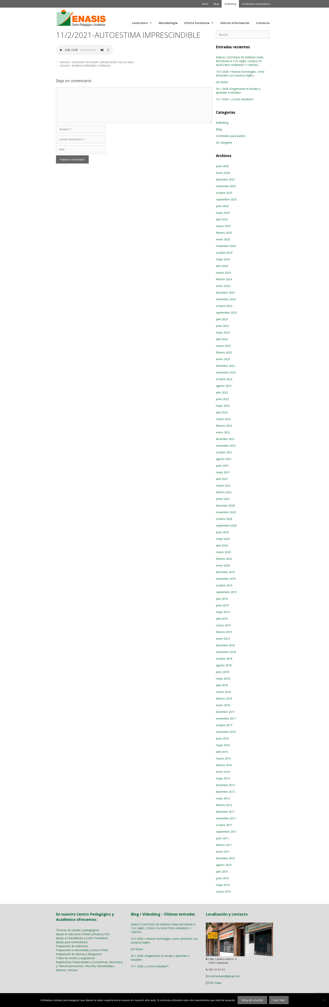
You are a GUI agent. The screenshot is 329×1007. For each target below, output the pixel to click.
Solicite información (235, 23)
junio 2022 (222, 399)
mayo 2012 (223, 798)
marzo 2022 (223, 419)
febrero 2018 (224, 698)
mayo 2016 (223, 745)
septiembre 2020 (226, 525)
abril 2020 (222, 545)
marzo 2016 (223, 758)
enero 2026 (223, 173)
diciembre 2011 (225, 811)
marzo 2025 (223, 226)
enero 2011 (223, 851)
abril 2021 (222, 479)
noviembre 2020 (226, 512)
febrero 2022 (224, 425)
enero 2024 (223, 286)
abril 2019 (222, 618)
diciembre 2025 (225, 179)
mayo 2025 (223, 212)
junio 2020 (222, 532)
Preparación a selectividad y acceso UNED (82, 950)
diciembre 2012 (225, 791)
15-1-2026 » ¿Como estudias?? (235, 99)
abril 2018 (222, 685)
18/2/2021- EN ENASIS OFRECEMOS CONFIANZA (85, 65)
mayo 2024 (223, 259)
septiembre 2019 (226, 592)
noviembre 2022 (226, 372)
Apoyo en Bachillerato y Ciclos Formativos (82, 938)
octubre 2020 (224, 519)
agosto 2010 (224, 865)
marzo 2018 (223, 692)
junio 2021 (222, 465)
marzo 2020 (223, 552)
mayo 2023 (223, 332)
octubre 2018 (224, 658)
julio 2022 (222, 392)
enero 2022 (223, 432)
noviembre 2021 (226, 445)
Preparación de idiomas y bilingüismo (79, 954)
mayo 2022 (223, 405)
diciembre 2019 (225, 572)
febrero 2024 (224, 279)
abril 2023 (222, 339)
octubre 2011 (224, 825)
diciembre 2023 (225, 292)
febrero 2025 (224, 232)
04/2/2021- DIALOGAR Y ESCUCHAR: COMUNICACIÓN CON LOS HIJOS (97, 62)
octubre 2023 (224, 306)
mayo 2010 (223, 885)
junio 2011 (222, 838)
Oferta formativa (196, 23)
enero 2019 (223, 638)
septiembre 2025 (226, 199)
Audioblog (230, 4)
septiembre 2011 (226, 831)
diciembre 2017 (225, 712)
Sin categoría (224, 142)
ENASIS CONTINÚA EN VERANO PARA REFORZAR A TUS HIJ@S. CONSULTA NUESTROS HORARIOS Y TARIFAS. (239, 61)
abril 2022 (222, 412)
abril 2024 (222, 266)
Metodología (168, 23)
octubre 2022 (224, 379)
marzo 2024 (223, 272)
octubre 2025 (224, 193)
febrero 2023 (224, 352)
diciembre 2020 (225, 505)
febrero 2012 (224, 805)
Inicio (205, 4)
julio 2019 (222, 598)
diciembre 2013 (225, 785)
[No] (324, 1000)
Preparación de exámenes (72, 946)
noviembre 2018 (226, 652)
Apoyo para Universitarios (72, 942)
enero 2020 (223, 565)
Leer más (279, 1000)
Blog (216, 4)
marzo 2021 (223, 485)
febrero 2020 (224, 559)
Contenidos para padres (256, 4)
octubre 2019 (224, 585)
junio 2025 (222, 206)
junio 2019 (222, 605)
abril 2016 (222, 752)
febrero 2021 (224, 492)
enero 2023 (223, 359)
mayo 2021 (223, 472)
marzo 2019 (223, 625)
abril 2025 (222, 219)
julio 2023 (222, 319)
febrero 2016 (224, 765)
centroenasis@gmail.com (224, 976)
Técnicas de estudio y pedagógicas (77, 930)
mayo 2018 (223, 678)
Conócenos (140, 23)
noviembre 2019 (226, 579)
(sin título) (222, 82)
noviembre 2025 (226, 186)
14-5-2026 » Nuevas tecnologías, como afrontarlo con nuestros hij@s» (240, 73)
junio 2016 (222, 738)
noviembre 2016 (226, 732)
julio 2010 (222, 871)
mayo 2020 (223, 539)
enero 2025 (223, 239)
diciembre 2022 (225, 366)
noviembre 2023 (226, 299)
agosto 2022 (224, 386)
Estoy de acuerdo (252, 1000)
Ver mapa (215, 983)
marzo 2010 (223, 891)
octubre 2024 (224, 252)
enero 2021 (223, 499)
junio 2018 (222, 672)
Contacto (263, 23)
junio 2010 (222, 878)
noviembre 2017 (226, 718)
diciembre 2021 (225, 439)
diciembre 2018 (225, 645)
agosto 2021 (224, 459)
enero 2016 (223, 772)
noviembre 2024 (226, 246)
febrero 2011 (224, 845)
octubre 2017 (224, 725)
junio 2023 (222, 326)
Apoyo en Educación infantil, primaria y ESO (83, 934)
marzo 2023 (223, 346)
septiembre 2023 (226, 312)
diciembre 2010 (225, 858)
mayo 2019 (223, 612)
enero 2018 (223, 705)
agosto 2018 (224, 665)
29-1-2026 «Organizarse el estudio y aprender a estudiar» (238, 90)
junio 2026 (222, 166)
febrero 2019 (224, 632)
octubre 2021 (224, 452)
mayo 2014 (223, 778)
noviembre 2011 (226, 818)
